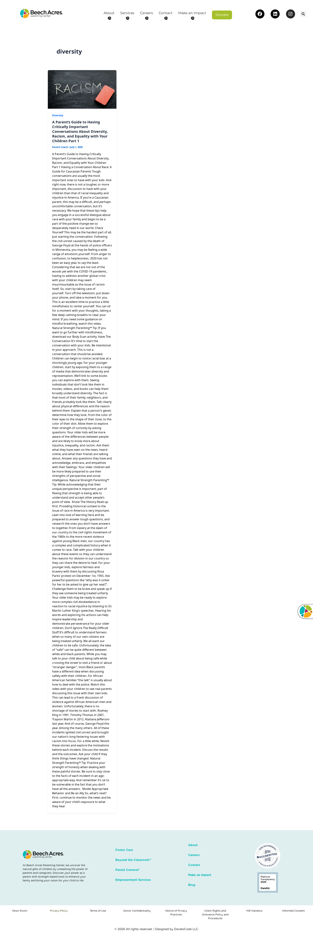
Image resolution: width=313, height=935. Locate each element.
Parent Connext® (127, 870)
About (193, 845)
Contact (194, 865)
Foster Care (124, 850)
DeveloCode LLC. (186, 929)
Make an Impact (199, 875)
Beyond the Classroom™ (133, 860)
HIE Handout (254, 910)
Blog (191, 885)
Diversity (57, 115)
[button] (303, 14)
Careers (194, 855)
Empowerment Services (133, 880)
